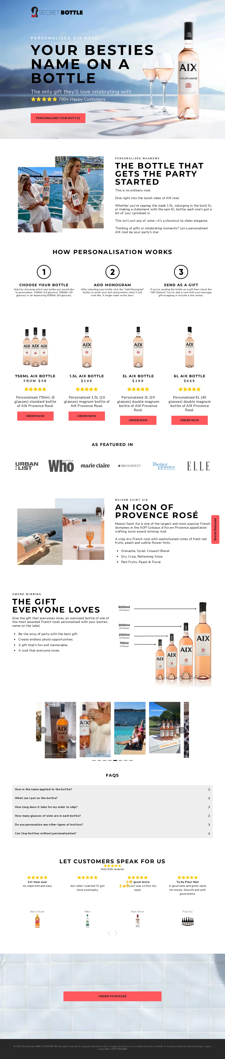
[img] (112, 866)
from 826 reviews (112, 869)
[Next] (181, 730)
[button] (109, 933)
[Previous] (43, 730)
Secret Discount (215, 529)
